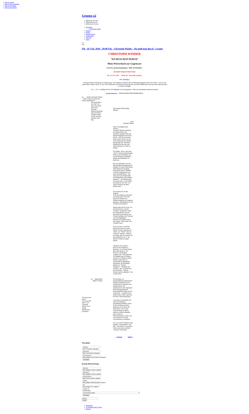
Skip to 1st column (10, 6)
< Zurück (119, 337)
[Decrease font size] (92, 24)
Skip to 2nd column (11, 7)
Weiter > (130, 337)
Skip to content (9, 2)
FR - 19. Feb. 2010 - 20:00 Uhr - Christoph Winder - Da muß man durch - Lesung (122, 48)
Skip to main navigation (12, 4)
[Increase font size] (92, 20)
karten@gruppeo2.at (111, 93)
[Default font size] (91, 22)
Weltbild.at (126, 79)
